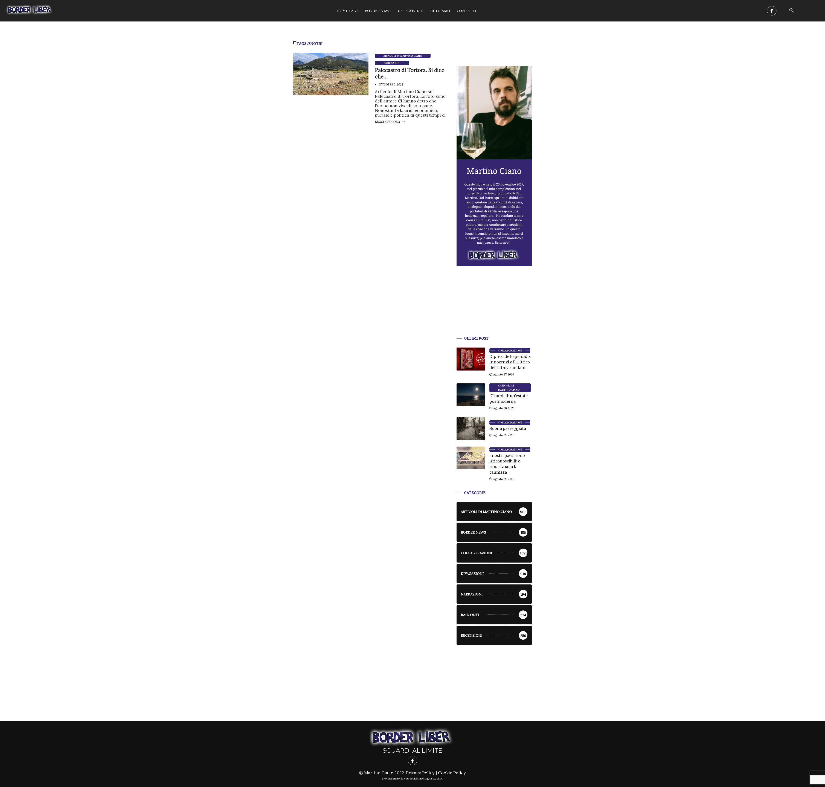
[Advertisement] (494, 306)
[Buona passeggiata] (471, 428)
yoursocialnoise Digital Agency (423, 778)
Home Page (347, 11)
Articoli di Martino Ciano (402, 55)
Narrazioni (391, 62)
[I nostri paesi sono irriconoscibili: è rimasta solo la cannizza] (471, 458)
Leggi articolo (387, 122)
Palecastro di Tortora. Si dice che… (409, 73)
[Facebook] (771, 10)
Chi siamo (440, 11)
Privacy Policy (420, 772)
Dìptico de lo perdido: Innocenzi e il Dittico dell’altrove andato (510, 362)
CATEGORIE (408, 11)
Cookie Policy (452, 772)
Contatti (466, 11)
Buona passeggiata (507, 428)
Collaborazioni (510, 350)
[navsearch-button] (791, 10)
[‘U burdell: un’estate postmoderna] (471, 394)
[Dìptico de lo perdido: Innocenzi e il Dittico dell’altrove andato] (471, 359)
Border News (378, 11)
